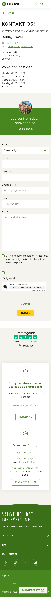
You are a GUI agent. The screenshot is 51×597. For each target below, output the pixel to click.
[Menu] (47, 4)
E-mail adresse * (9, 185)
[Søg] (41, 4)
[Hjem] (17, 4)
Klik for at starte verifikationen (27, 287)
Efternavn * (7, 171)
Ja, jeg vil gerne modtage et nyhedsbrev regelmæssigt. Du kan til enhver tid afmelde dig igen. (27, 259)
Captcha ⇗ (38, 290)
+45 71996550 (12, 43)
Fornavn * (6, 158)
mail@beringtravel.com (20, 46)
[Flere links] (35, 4)
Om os (10, 13)
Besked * (6, 211)
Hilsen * (5, 144)
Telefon (5, 198)
